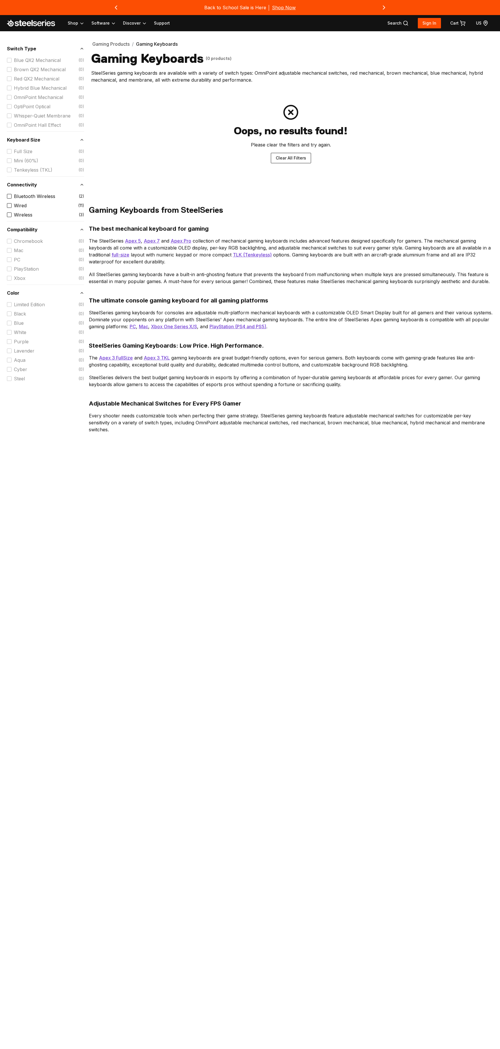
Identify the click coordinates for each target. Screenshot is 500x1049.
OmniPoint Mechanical (38, 97)
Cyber (20, 369)
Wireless (23, 215)
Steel (19, 379)
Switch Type (21, 49)
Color (13, 293)
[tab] (398, 23)
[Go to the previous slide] (116, 7)
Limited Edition (29, 304)
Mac (18, 250)
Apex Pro (181, 241)
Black (20, 314)
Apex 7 (152, 241)
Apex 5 (133, 241)
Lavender (24, 351)
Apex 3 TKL (157, 358)
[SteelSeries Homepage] (34, 23)
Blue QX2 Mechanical (37, 60)
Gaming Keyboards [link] (157, 44)
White (20, 332)
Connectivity (22, 185)
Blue (19, 323)
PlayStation (26, 269)
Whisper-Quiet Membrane (42, 116)
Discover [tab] (132, 23)
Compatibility (22, 229)
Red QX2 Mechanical (36, 79)
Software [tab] (100, 23)
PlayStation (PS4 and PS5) (237, 326)
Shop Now (284, 7)
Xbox (19, 278)
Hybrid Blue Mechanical (40, 88)
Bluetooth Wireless (34, 196)
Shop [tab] (73, 23)
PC (17, 260)
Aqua (19, 360)
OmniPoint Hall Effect (37, 125)
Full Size (23, 151)
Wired (20, 205)
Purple (21, 341)
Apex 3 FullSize (116, 358)
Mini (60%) (26, 161)
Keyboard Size (23, 140)
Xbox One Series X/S (174, 326)
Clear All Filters (291, 157)
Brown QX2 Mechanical (40, 69)
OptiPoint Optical (32, 106)
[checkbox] (9, 60)
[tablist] (107, 23)
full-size (120, 255)
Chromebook (28, 241)
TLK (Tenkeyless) (252, 255)
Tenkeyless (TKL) (33, 170)
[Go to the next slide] (383, 7)
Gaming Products (111, 44)
